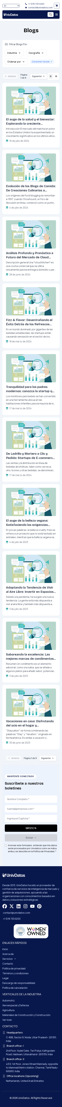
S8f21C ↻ (31, 828)
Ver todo (7, 1019)
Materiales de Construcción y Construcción (26, 1015)
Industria (12, 53)
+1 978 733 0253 (36, 3)
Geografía (34, 53)
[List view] (51, 76)
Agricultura (8, 1010)
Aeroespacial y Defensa (15, 1005)
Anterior (12, 76)
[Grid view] (56, 76)
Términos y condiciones (15, 973)
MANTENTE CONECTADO (20, 776)
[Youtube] (32, 906)
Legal (5, 978)
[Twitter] (11, 906)
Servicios (7, 958)
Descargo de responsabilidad (18, 983)
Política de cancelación (15, 987)
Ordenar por (14, 61)
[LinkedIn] (18, 906)
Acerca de (8, 954)
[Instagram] (25, 906)
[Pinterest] (39, 906)
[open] (56, 14)
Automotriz (8, 1000)
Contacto (7, 963)
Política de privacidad (13, 968)
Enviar (29, 837)
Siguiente (37, 76)
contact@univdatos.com (40, 7)
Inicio (5, 949)
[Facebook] (4, 906)
